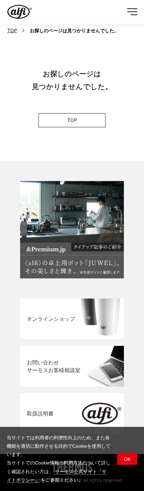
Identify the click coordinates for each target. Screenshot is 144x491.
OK (127, 459)
